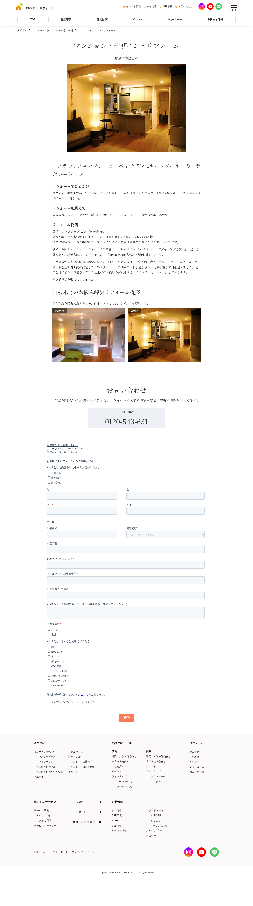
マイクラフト (46, 761)
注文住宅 (39, 743)
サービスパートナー (45, 825)
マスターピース (47, 756)
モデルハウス (75, 751)
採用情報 (167, 6)
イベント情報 (133, 6)
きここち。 (157, 820)
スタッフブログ (43, 815)
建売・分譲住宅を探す (124, 756)
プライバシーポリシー (84, 852)
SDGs (115, 820)
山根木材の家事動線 (84, 766)
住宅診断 (194, 756)
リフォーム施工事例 (62, 30)
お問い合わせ (185, 6)
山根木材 (22, 30)
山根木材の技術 (81, 761)
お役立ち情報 (197, 771)
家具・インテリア (84, 822)
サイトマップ (60, 852)
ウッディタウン (124, 786)
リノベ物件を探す (156, 761)
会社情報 (117, 810)
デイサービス (81, 812)
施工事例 (39, 776)
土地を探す (118, 766)
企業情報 (152, 6)
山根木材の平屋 (47, 766)
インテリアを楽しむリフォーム (73, 279)
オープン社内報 (159, 825)
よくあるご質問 (43, 820)
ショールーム (197, 766)
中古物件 (78, 801)
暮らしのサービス (45, 801)
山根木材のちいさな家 (51, 771)
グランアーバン (124, 781)
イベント (73, 771)
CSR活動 (117, 815)
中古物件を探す (120, 761)
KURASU (156, 815)
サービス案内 (41, 810)
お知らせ (151, 835)
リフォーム (39, 30)
